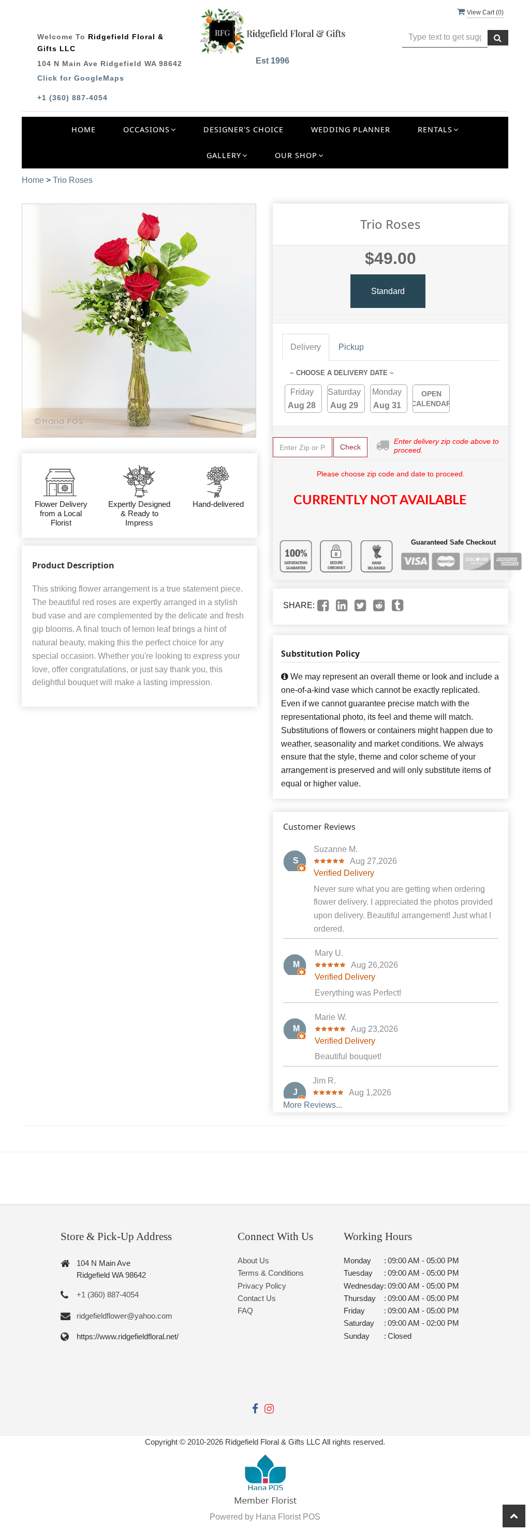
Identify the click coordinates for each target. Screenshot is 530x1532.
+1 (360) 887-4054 (72, 98)
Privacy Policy (262, 1285)
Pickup (351, 347)
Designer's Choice (243, 129)
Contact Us (257, 1298)
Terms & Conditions (271, 1272)
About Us (253, 1260)
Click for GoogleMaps (80, 78)
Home (83, 129)
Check (350, 447)
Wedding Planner (350, 129)
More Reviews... (312, 1105)
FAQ (245, 1310)
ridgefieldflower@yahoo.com (124, 1315)
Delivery (305, 347)
